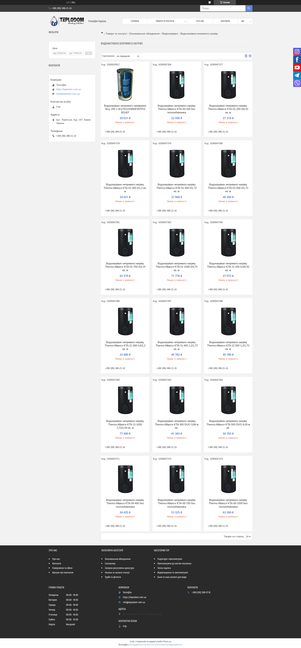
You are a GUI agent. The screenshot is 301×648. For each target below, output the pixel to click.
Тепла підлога (164, 568)
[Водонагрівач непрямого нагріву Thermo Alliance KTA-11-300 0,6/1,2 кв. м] (125, 321)
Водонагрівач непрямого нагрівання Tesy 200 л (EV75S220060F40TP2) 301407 (125, 109)
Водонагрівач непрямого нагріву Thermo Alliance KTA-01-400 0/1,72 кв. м (176, 188)
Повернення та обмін (62, 568)
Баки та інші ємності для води (171, 577)
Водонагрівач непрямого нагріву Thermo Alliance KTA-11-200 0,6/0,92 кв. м (228, 267)
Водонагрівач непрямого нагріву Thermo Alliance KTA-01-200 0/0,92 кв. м (228, 109)
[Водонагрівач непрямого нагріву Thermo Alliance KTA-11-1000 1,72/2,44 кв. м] (125, 400)
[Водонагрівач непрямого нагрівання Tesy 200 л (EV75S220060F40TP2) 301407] (125, 84)
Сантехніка (110, 563)
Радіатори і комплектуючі (169, 559)
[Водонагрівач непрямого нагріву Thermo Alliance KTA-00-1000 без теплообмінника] (228, 479)
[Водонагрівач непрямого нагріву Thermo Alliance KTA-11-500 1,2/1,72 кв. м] (228, 321)
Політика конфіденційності (169, 644)
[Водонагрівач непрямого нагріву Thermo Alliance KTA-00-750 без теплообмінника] (176, 479)
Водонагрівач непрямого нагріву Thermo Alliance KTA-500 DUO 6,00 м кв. (228, 424)
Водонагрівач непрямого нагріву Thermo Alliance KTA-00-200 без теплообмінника (177, 109)
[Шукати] (248, 8)
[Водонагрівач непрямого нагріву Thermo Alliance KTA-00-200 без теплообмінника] (176, 84)
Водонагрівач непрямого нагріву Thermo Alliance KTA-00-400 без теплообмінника (125, 503)
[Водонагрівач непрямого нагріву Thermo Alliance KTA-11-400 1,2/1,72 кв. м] (176, 321)
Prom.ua (167, 641)
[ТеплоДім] (67, 21)
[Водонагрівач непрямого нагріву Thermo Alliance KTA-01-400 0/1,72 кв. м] (176, 163)
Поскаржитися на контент (142, 644)
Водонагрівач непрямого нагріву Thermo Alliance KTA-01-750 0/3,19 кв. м (125, 267)
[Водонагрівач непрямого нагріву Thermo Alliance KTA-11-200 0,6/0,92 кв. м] (228, 242)
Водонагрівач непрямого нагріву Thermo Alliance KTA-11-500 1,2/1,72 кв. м (228, 345)
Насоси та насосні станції (117, 572)
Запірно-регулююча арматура (119, 568)
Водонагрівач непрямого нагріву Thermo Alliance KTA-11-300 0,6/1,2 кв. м (125, 345)
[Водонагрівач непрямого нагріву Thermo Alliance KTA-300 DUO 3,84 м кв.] (176, 400)
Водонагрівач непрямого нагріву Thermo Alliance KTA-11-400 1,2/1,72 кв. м (177, 345)
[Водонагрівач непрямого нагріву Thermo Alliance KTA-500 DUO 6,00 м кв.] (228, 400)
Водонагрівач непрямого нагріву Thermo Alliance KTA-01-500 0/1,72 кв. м (228, 188)
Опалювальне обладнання (144, 33)
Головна (135, 21)
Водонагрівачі (170, 33)
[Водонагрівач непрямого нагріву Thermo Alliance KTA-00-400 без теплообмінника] (125, 479)
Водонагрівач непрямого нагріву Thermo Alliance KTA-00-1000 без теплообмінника (228, 503)
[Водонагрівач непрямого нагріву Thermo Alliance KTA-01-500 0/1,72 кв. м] (228, 163)
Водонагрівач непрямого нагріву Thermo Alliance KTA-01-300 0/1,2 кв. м (125, 188)
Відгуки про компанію (62, 572)
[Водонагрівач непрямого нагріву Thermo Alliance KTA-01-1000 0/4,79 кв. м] (176, 242)
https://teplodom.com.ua (68, 89)
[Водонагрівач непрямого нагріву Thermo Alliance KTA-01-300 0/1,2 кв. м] (125, 163)
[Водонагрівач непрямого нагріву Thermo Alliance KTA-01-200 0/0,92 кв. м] (228, 84)
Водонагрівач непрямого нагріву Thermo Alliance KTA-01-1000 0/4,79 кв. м (176, 267)
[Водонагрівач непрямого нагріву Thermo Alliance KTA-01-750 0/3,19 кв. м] (125, 242)
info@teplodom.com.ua (68, 94)
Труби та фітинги (113, 577)
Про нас (200, 21)
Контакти (225, 21)
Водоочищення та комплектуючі (172, 572)
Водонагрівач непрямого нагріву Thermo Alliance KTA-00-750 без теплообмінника (177, 503)
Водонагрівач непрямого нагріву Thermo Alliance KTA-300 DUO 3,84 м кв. (176, 424)
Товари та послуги (165, 21)
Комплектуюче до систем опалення (174, 563)
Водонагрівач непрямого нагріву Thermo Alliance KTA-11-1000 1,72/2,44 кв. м (125, 424)
